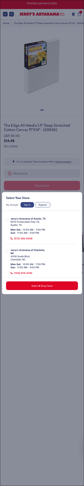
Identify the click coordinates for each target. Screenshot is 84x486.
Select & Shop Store (42, 285)
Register (43, 204)
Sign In (27, 204)
